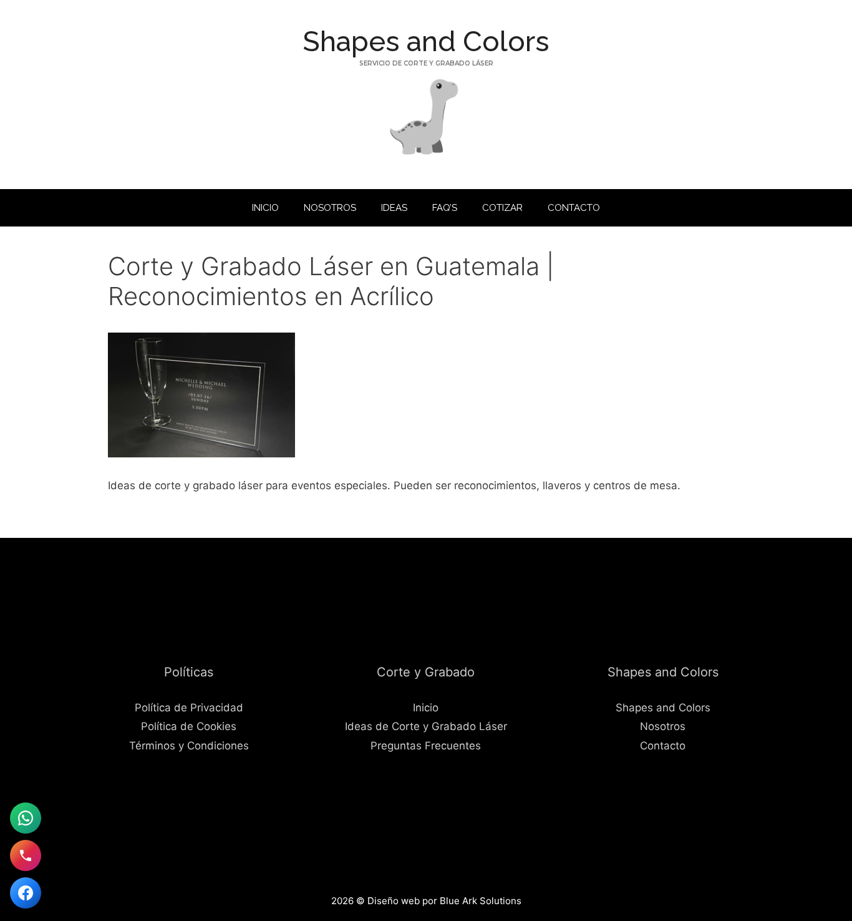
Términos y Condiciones (189, 745)
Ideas (394, 207)
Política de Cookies (188, 726)
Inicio (265, 207)
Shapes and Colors (426, 41)
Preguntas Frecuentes (425, 745)
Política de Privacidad (189, 707)
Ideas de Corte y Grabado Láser (426, 726)
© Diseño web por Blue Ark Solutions (438, 901)
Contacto (574, 207)
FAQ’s (444, 207)
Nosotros (330, 207)
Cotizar (502, 207)
